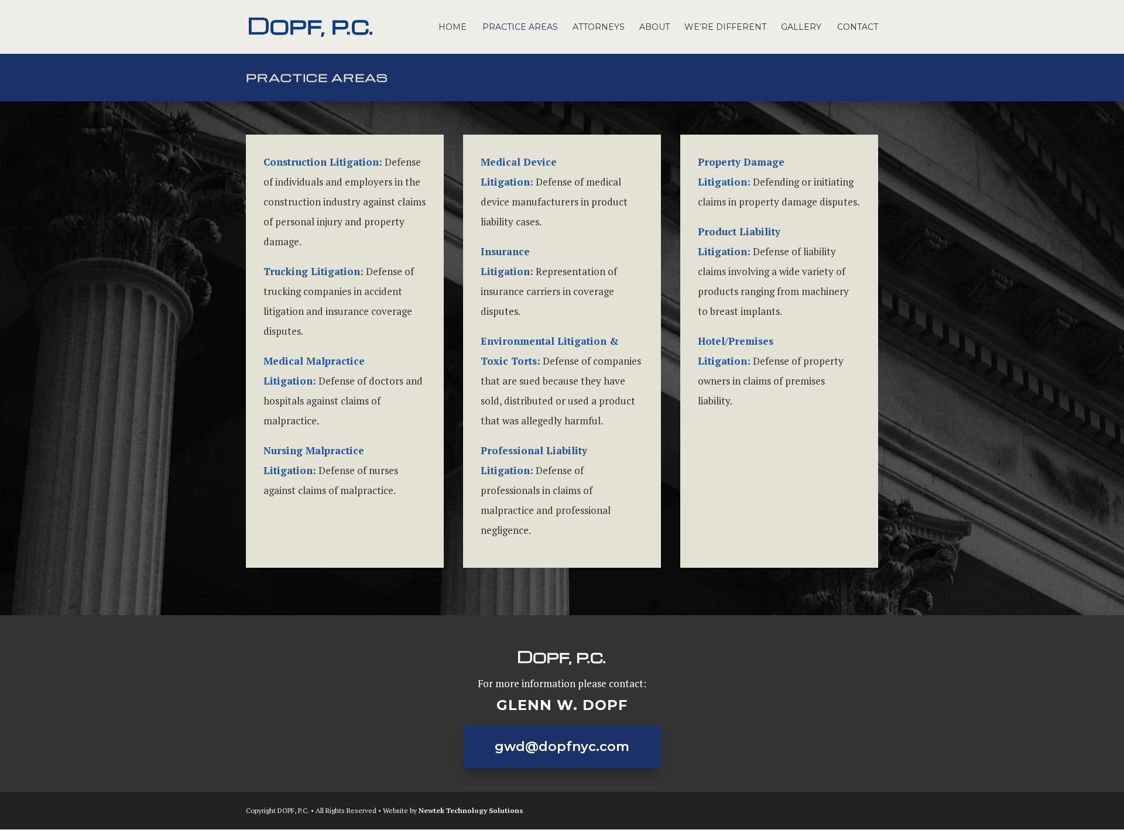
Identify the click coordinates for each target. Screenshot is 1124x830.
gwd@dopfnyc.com (562, 746)
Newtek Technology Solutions (471, 810)
